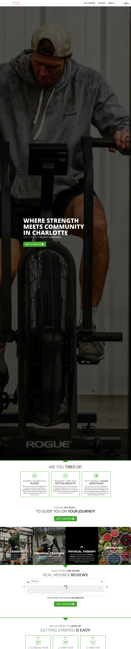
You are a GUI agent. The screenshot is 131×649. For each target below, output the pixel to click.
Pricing (101, 3)
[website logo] (16, 3)
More (110, 3)
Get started (89, 3)
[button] (24, 587)
